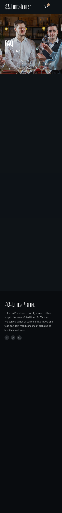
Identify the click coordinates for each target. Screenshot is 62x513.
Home (7, 51)
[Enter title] (7, 337)
